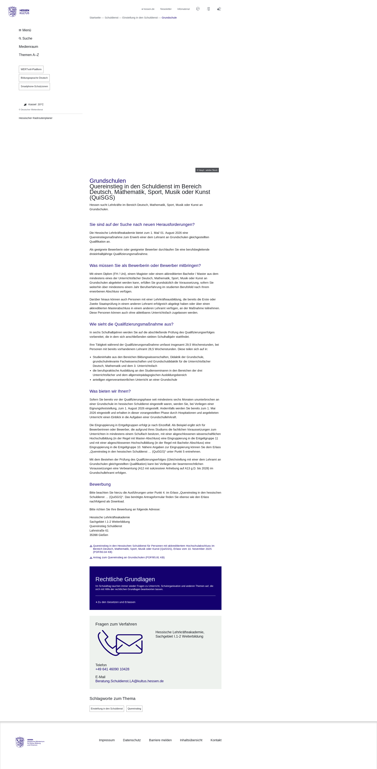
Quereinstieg (134, 708)
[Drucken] (115, 217)
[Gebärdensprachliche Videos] (208, 8)
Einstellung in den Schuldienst (107, 708)
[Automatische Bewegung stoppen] (20, 104)
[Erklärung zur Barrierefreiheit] (219, 8)
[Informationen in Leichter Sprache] (198, 8)
